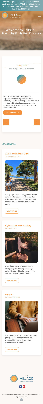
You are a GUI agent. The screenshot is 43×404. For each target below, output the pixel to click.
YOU (22, 399)
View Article (12, 211)
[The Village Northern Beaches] (11, 16)
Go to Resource (12, 113)
